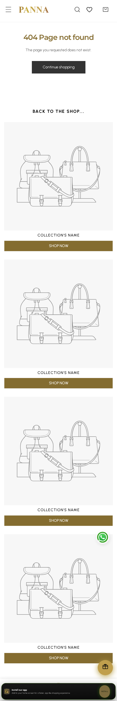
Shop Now (58, 246)
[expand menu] (8, 9)
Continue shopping (59, 67)
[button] (106, 9)
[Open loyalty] (105, 667)
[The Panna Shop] (30, 9)
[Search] (77, 9)
